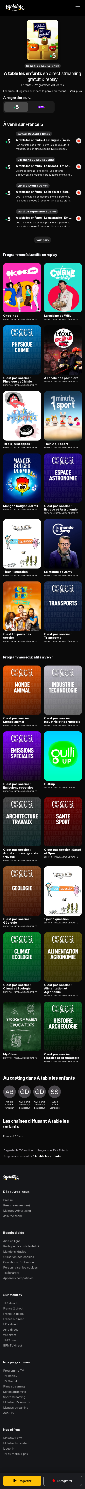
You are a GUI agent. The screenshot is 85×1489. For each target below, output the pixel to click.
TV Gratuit (10, 1381)
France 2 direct (13, 1308)
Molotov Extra (12, 1438)
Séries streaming (14, 1392)
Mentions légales (14, 1251)
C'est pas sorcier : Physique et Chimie (17, 379)
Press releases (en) (16, 1205)
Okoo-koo (10, 315)
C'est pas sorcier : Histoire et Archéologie (61, 1056)
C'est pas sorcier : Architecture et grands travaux (20, 853)
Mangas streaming (15, 1407)
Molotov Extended (15, 1443)
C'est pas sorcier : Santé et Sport (62, 851)
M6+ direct (10, 1324)
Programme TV (13, 1370)
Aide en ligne (12, 1241)
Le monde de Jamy (58, 572)
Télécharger (11, 1273)
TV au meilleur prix (15, 1454)
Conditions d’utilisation (18, 1262)
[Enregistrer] (79, 141)
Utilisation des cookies (18, 1257)
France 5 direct (13, 1319)
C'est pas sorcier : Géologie (17, 920)
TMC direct (11, 1340)
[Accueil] (15, 8)
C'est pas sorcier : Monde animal (17, 720)
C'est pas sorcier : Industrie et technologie (62, 720)
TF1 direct (10, 1303)
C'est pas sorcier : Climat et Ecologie (17, 986)
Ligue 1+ (9, 1448)
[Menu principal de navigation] (78, 7)
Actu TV (8, 1413)
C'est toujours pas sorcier (17, 635)
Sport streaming (14, 1397)
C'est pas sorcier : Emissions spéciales (18, 785)
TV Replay (10, 1376)
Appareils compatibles (18, 1278)
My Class (10, 1054)
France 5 (8, 1136)
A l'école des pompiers (61, 378)
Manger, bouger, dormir (21, 506)
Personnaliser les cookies (20, 1267)
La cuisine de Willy (57, 315)
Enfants (26, 85)
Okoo (20, 1136)
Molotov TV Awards (16, 1402)
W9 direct (9, 1335)
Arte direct (10, 1329)
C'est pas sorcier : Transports (58, 635)
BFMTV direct (12, 1345)
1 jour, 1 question (15, 572)
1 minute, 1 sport (56, 444)
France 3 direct (13, 1314)
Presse (8, 1200)
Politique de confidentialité (21, 1246)
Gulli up (49, 784)
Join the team (12, 1216)
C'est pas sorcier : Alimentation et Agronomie (58, 988)
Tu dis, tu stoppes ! (17, 444)
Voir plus (76, 90)
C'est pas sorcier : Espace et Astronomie (61, 507)
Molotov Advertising (17, 1210)
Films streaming (14, 1386)
